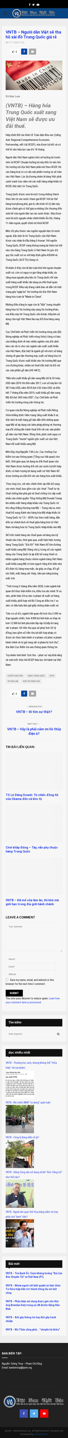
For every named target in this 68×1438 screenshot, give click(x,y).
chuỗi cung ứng (15, 676)
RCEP (52, 676)
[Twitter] (34, 1413)
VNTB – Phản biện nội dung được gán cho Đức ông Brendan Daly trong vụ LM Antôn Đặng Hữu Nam (33, 1305)
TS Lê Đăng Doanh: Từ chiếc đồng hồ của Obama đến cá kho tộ (32, 797)
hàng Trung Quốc (36, 676)
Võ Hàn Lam (13, 681)
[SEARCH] (58, 1034)
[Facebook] (24, 1413)
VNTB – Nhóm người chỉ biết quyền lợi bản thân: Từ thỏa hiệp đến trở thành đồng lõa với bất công (33, 1289)
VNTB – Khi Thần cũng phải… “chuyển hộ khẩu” (33, 1329)
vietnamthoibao (41, 1434)
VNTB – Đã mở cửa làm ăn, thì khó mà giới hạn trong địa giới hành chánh (32, 902)
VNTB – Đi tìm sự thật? (34, 712)
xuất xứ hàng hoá (31, 681)
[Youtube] (44, 1413)
